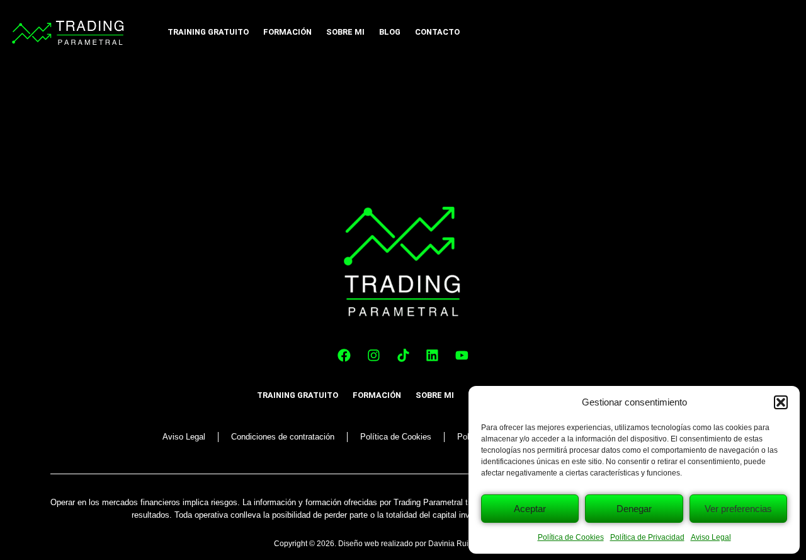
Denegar (634, 508)
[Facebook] (344, 355)
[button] (781, 402)
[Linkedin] (432, 355)
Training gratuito (208, 32)
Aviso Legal (711, 537)
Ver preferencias (738, 508)
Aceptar (530, 508)
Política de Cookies (571, 537)
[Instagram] (374, 355)
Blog (389, 32)
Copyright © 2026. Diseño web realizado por (351, 543)
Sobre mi (345, 32)
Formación (287, 32)
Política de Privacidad (647, 537)
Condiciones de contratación (282, 436)
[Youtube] (461, 355)
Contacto (437, 32)
